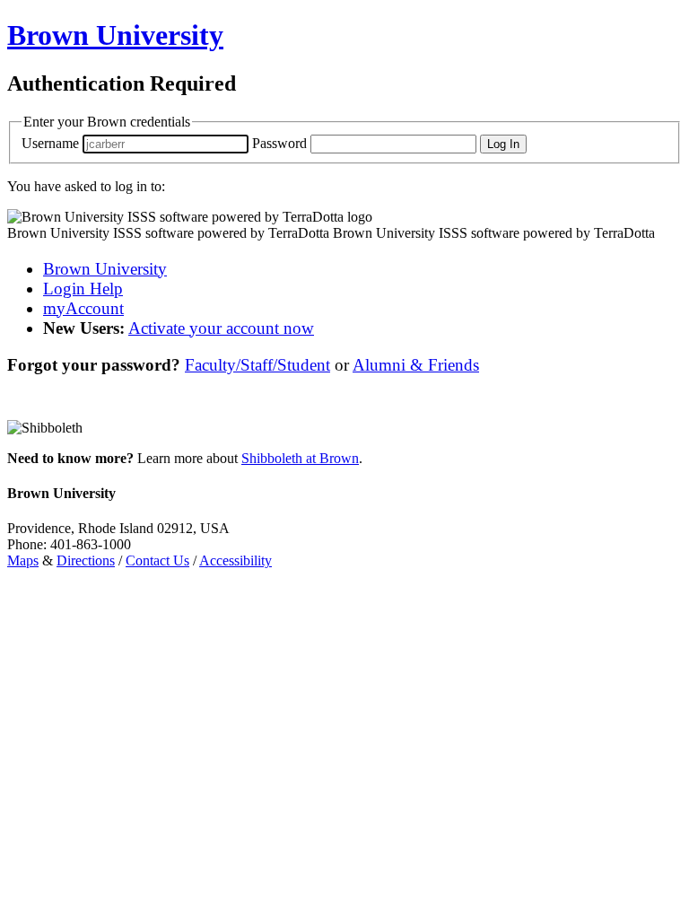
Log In (503, 144)
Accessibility (235, 560)
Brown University (105, 268)
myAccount (83, 308)
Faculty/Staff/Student (257, 364)
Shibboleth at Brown (300, 458)
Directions (86, 560)
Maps (23, 560)
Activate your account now (221, 328)
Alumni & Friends (416, 364)
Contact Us (157, 560)
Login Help (83, 288)
